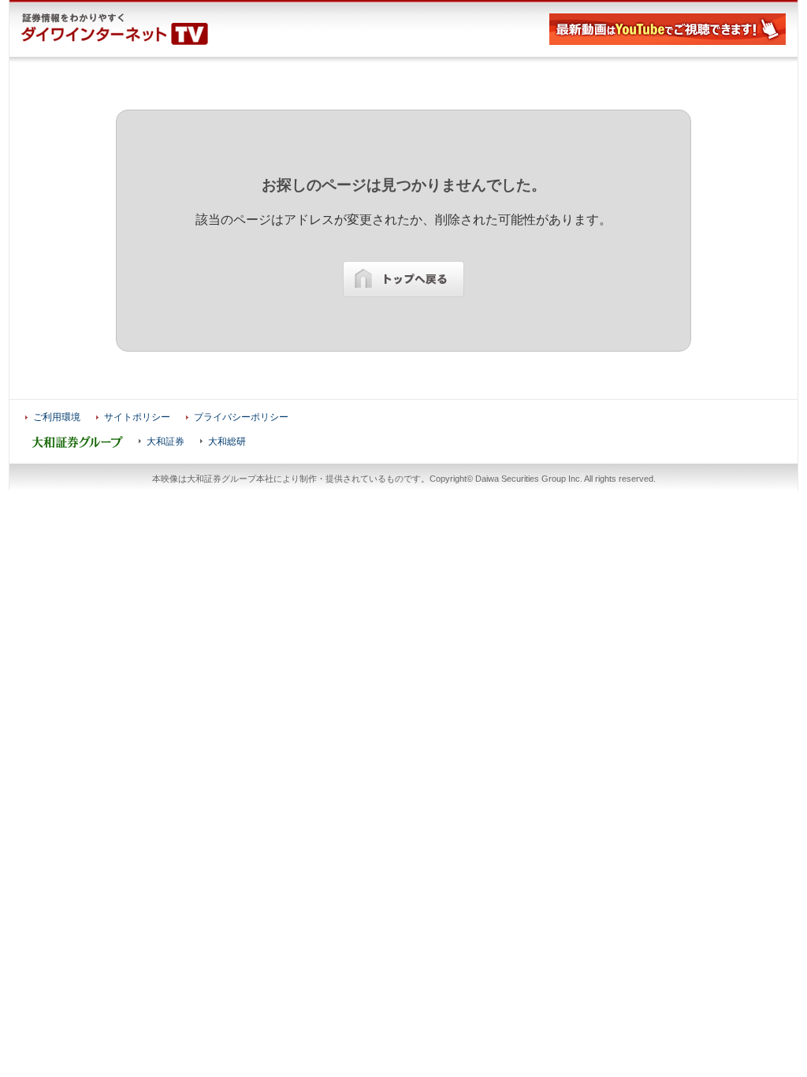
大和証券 (165, 441)
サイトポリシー (137, 417)
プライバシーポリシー (241, 417)
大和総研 (227, 441)
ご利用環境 (56, 417)
